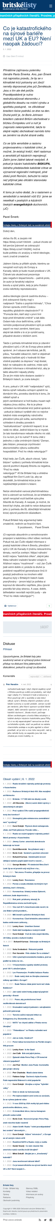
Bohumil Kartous (20, 856)
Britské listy (22, 6)
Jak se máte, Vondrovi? (23, 1038)
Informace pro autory (34, 1194)
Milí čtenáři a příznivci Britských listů (29, 914)
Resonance (30, 880)
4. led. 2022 (26, 684)
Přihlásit (7, 649)
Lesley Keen (18, 880)
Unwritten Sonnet (32, 926)
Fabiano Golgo (19, 1076)
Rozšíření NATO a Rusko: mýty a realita (30, 1142)
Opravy (6, 1194)
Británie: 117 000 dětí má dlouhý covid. (29, 799)
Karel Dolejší (18, 826)
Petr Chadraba (19, 1072)
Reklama (7, 1197)
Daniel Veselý (18, 1145)
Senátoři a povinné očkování (36, 853)
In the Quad (30, 1049)
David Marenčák (20, 849)
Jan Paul (16, 1064)
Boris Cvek (17, 853)
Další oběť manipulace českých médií (29, 930)
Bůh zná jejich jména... (31, 1053)
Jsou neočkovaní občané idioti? (26, 1161)
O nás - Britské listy (11, 1188)
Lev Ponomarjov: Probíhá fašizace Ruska (31, 972)
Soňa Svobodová (20, 949)
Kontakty (6, 1191)
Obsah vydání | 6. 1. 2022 (19, 779)
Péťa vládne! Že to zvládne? (37, 953)
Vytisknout (11, 605)
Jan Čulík (17, 1053)
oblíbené (47, 676)
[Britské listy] (27, 225)
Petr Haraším (12, 684)
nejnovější (35, 676)
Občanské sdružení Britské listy (33, 1208)
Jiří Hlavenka (18, 803)
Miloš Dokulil (18, 1153)
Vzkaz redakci (32, 1191)
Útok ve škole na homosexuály (26, 1091)
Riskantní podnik (36, 949)
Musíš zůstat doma (35, 1072)
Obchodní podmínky (11, 1200)
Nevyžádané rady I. (36, 849)
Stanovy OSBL (32, 1188)
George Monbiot (19, 864)
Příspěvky (30, 1197)
